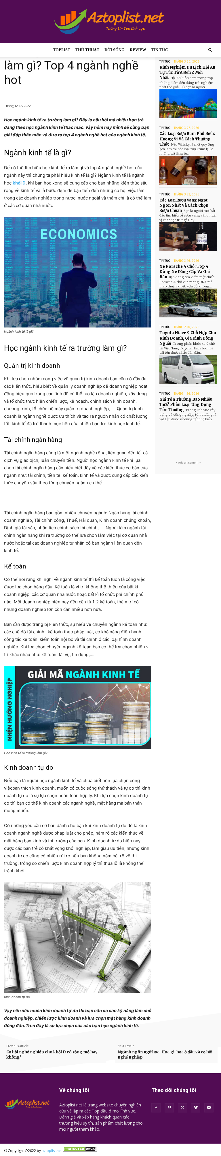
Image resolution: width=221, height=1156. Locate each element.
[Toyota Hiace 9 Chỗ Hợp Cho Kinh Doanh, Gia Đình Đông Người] (188, 369)
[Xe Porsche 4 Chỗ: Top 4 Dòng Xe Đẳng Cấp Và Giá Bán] (188, 303)
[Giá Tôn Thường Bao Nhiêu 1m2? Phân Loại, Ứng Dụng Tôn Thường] (188, 435)
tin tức (159, 50)
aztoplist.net (52, 1150)
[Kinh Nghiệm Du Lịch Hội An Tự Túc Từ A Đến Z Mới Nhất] (188, 103)
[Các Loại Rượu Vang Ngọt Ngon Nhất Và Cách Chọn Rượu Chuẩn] (188, 236)
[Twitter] (182, 1107)
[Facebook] (156, 1107)
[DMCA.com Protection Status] (80, 1150)
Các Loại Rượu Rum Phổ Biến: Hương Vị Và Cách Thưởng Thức (187, 138)
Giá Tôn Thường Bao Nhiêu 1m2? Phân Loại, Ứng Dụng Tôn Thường (185, 404)
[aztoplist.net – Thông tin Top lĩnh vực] (110, 21)
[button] (210, 50)
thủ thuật (87, 50)
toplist (61, 50)
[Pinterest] (169, 1107)
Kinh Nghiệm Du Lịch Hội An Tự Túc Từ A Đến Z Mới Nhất (187, 72)
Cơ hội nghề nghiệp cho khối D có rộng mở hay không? (52, 1055)
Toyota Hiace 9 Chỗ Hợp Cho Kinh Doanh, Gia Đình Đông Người (187, 338)
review (138, 50)
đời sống (114, 50)
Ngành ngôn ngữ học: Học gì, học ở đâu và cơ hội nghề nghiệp (165, 1055)
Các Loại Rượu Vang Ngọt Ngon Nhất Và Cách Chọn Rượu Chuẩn (183, 205)
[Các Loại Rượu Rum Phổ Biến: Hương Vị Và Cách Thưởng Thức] (188, 170)
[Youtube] (209, 1107)
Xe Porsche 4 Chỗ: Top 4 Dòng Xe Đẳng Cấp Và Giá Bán (184, 271)
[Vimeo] (195, 1107)
